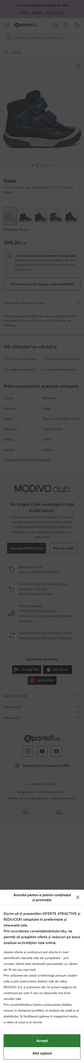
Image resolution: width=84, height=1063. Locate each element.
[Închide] (77, 897)
